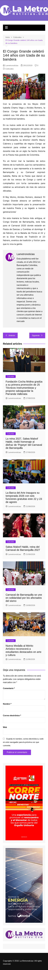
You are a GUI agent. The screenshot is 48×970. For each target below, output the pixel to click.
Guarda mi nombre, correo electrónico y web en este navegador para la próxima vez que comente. (23, 742)
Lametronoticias (11, 65)
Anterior (12, 335)
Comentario (9, 688)
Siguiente (36, 335)
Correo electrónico (12, 715)
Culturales (9, 69)
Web (5, 727)
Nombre (7, 704)
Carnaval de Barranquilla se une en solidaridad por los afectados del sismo (24, 597)
